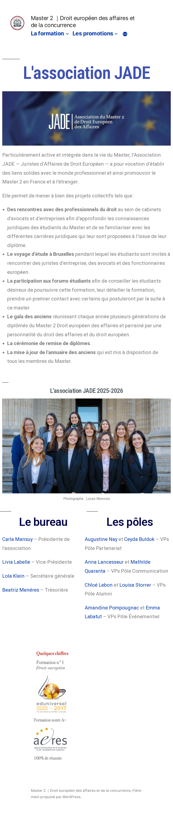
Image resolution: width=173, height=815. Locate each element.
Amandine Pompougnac (112, 608)
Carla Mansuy (17, 539)
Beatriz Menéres (20, 590)
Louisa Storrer (135, 585)
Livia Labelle (16, 562)
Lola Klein (13, 576)
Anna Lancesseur (104, 562)
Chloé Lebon (99, 585)
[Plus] (125, 34)
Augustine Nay (101, 539)
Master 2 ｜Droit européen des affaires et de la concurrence (81, 790)
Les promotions (93, 33)
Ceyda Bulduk (139, 539)
